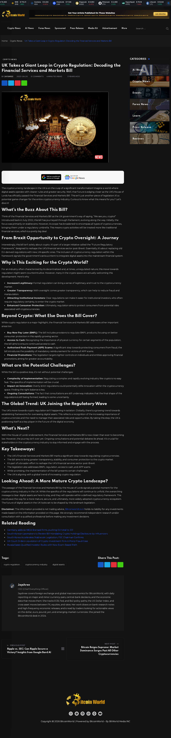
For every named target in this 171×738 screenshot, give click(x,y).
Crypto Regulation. (12, 564)
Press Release (76, 28)
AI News (29, 28)
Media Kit (93, 28)
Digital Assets (59, 564)
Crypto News (14, 28)
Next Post (110, 644)
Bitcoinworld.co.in (74, 509)
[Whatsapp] (24, 83)
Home (5, 41)
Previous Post (17, 645)
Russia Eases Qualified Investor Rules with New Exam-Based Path (42, 545)
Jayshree (8, 76)
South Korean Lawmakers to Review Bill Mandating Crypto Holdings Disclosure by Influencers (57, 533)
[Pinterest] (18, 83)
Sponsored (60, 28)
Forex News (44, 28)
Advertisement (109, 28)
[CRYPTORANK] (168, 3)
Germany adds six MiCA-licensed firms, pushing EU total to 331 (40, 530)
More (124, 28)
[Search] (167, 28)
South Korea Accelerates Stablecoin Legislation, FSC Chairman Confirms (45, 537)
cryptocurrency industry (36, 564)
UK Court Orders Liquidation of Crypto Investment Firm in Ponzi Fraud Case (47, 541)
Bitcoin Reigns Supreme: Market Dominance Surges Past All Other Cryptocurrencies (99, 650)
